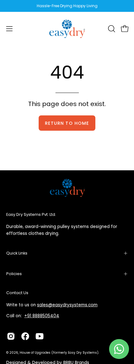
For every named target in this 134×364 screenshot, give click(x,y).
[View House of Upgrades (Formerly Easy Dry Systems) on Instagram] (11, 336)
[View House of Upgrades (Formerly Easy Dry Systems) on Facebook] (25, 336)
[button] (111, 28)
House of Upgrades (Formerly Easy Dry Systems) (59, 352)
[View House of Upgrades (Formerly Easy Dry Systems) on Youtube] (39, 336)
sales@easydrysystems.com (67, 305)
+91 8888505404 (41, 316)
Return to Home (67, 123)
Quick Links (16, 253)
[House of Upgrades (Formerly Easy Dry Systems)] (67, 29)
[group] (67, 6)
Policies (14, 273)
